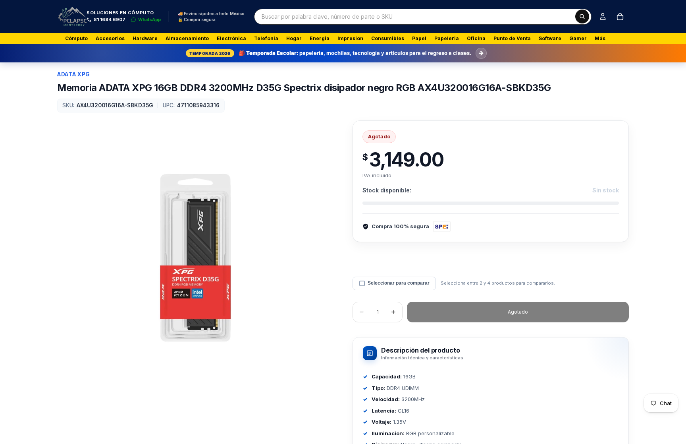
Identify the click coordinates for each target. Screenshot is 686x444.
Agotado (518, 312)
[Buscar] (582, 16)
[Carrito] (620, 16)
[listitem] (600, 39)
